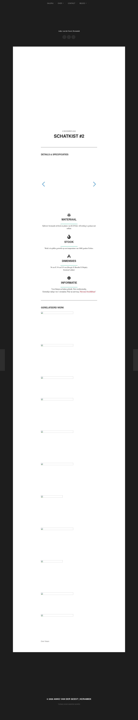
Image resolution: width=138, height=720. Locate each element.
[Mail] (73, 37)
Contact (71, 3)
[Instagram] (69, 37)
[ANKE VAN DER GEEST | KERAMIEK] (69, 20)
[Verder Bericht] (135, 360)
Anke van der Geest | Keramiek (72, 699)
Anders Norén (74, 704)
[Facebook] (64, 37)
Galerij (50, 3)
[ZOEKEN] (92, 3)
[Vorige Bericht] (2, 360)
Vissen (47, 641)
